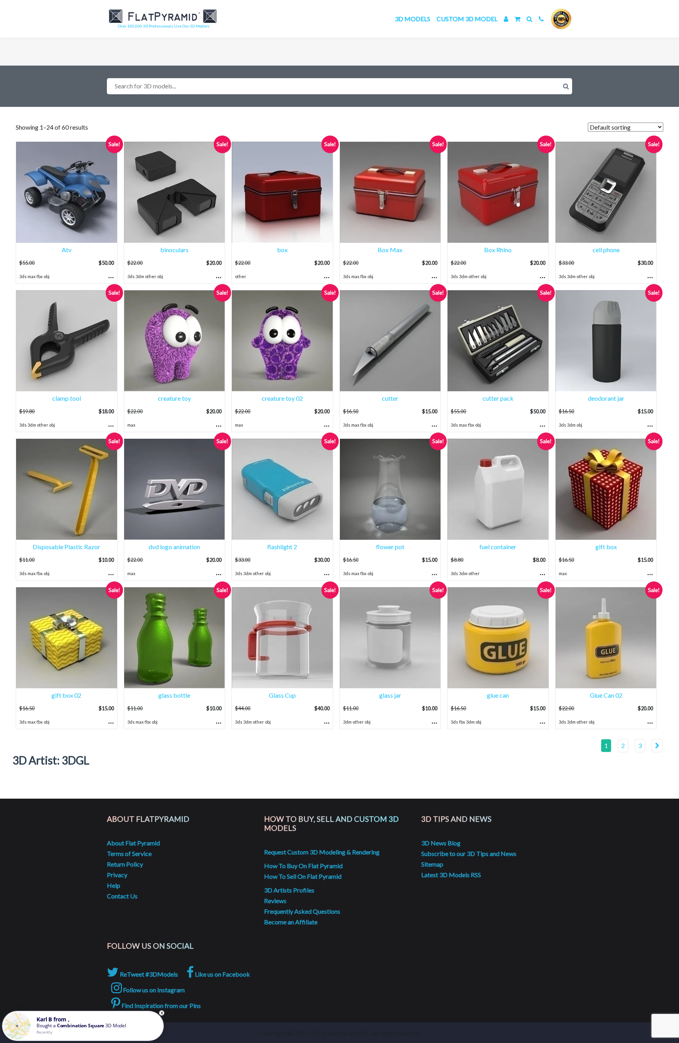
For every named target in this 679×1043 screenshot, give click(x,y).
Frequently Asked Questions (302, 911)
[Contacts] (541, 18)
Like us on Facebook (222, 974)
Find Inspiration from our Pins (160, 1005)
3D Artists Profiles (289, 890)
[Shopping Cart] (517, 18)
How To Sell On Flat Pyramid (302, 876)
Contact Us (122, 896)
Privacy (117, 874)
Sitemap (432, 864)
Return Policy (125, 864)
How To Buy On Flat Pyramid (303, 865)
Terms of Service (129, 853)
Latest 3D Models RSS (451, 874)
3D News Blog (441, 843)
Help (113, 885)
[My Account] (506, 18)
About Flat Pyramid (133, 843)
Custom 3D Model (467, 18)
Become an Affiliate (290, 922)
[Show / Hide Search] (529, 18)
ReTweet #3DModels (148, 974)
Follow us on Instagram (153, 990)
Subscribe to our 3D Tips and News (468, 853)
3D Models (412, 18)
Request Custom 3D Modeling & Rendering (322, 852)
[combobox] (339, 86)
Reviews (275, 900)
